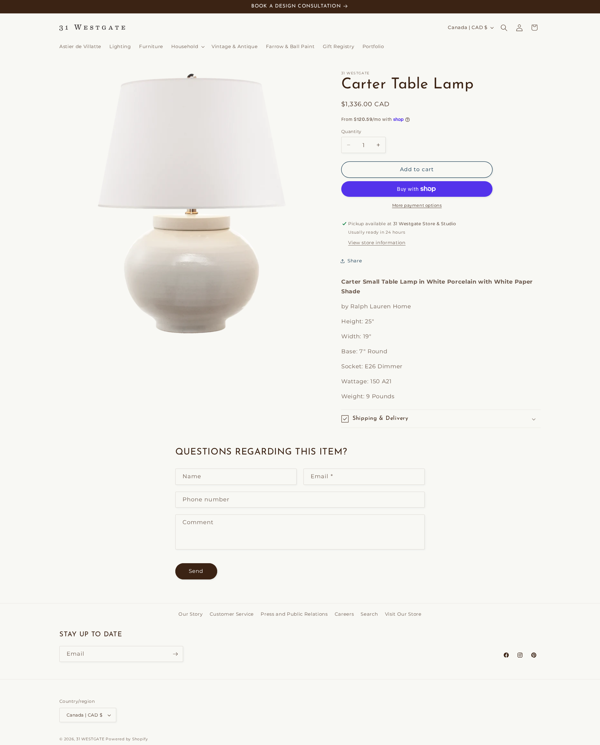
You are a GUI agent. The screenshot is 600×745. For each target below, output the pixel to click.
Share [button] (355, 261)
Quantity (351, 131)
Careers (344, 614)
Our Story (190, 614)
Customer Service (232, 614)
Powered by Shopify (127, 739)
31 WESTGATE (90, 739)
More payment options (417, 205)
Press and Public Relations (294, 614)
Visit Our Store (403, 614)
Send (196, 571)
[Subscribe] (175, 654)
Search (369, 614)
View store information (377, 243)
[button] (187, 46)
